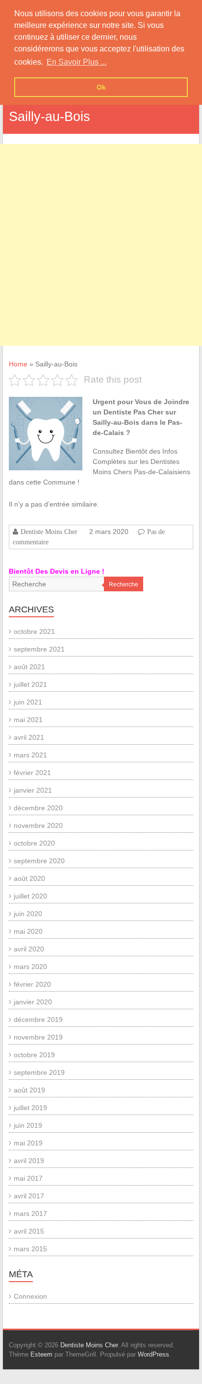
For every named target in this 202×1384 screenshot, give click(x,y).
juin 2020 (28, 914)
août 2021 (29, 667)
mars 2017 (30, 1213)
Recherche (123, 584)
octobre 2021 (34, 631)
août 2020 (29, 878)
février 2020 (32, 984)
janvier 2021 (33, 790)
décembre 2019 (38, 1019)
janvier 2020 (33, 1002)
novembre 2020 (38, 825)
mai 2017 (28, 1178)
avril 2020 (29, 949)
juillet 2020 (30, 896)
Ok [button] (101, 87)
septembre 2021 (39, 649)
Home (18, 364)
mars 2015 (30, 1249)
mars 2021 (30, 755)
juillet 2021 (30, 684)
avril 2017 (29, 1196)
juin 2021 (28, 702)
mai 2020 (28, 931)
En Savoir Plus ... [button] (76, 62)
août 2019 (29, 1090)
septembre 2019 (39, 1072)
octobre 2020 (34, 843)
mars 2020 (30, 967)
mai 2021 (28, 720)
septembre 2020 (39, 861)
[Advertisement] (101, 245)
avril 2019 (29, 1161)
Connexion (30, 1296)
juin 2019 (28, 1125)
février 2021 (32, 773)
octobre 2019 (34, 1055)
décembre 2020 (38, 808)
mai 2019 (28, 1143)
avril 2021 (29, 737)
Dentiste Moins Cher (49, 531)
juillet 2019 (30, 1108)
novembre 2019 (38, 1037)
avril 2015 (29, 1231)
